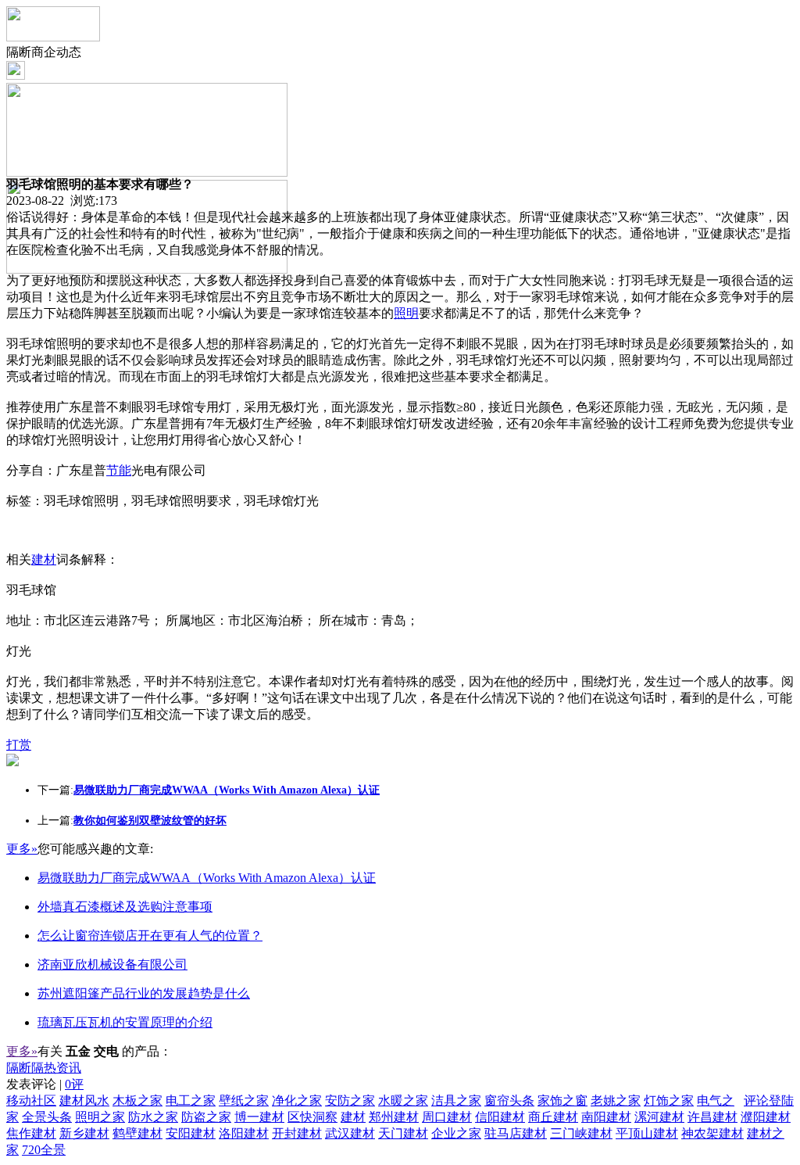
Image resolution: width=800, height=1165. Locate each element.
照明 (406, 313)
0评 (74, 1084)
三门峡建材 (581, 1133)
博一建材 (259, 1117)
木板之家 (137, 1100)
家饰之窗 (563, 1100)
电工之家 (191, 1100)
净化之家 (297, 1100)
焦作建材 (31, 1133)
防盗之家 (206, 1117)
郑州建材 (394, 1117)
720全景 (44, 1149)
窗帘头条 (509, 1100)
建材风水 (84, 1100)
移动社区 (31, 1100)
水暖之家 (403, 1100)
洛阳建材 (244, 1133)
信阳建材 (500, 1117)
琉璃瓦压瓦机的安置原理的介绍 (125, 1022)
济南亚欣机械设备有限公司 (113, 964)
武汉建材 (350, 1133)
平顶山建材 (647, 1133)
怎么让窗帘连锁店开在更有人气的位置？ (150, 935)
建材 (43, 559)
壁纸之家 (244, 1100)
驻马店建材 (515, 1133)
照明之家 (100, 1117)
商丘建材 (553, 1117)
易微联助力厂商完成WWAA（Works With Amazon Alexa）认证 (207, 877)
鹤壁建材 (137, 1133)
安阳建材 (191, 1133)
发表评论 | (45, 1084)
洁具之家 (456, 1100)
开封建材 (297, 1133)
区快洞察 (313, 1117)
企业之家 (456, 1133)
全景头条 (47, 1117)
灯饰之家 (669, 1100)
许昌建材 (713, 1117)
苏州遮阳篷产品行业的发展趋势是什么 (144, 993)
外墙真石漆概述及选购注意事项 (125, 906)
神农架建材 (712, 1133)
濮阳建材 (766, 1117)
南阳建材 (606, 1117)
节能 (118, 470)
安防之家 (350, 1100)
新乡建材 (84, 1133)
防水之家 (153, 1117)
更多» (22, 848)
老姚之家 (616, 1100)
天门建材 (403, 1133)
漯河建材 (659, 1117)
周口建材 (447, 1117)
